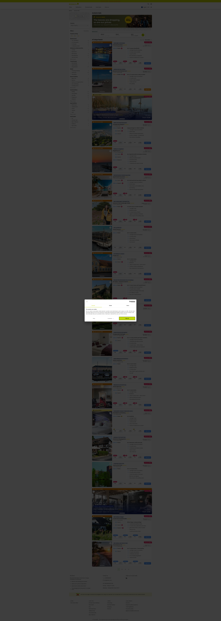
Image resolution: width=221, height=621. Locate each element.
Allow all (127, 318)
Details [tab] (110, 305)
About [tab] (127, 305)
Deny (94, 318)
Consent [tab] (93, 305)
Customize (110, 318)
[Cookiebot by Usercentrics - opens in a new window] (130, 302)
